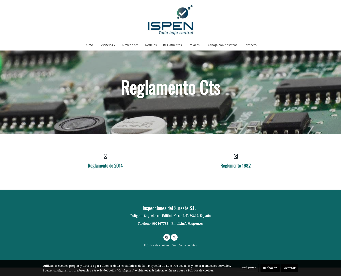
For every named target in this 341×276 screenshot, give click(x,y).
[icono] (105, 156)
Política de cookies (156, 245)
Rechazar (270, 268)
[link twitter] (174, 237)
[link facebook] (167, 237)
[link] (170, 20)
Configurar (248, 268)
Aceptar (290, 268)
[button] (107, 45)
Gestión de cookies (184, 245)
